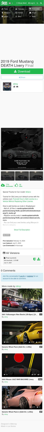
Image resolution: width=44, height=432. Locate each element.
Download (23, 71)
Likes (20, 186)
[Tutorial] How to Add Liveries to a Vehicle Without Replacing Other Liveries (20, 200)
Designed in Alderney (9, 424)
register (30, 276)
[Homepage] (14, 86)
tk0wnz (28, 192)
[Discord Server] (17, 86)
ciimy (15, 83)
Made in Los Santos (8, 426)
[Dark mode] (37, 3)
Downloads (9, 186)
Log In (22, 276)
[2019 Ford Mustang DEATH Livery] (22, 149)
